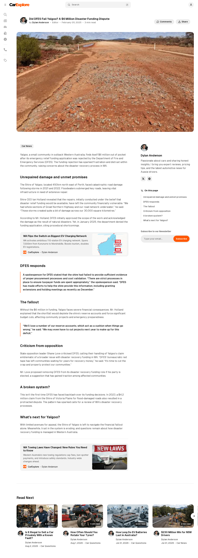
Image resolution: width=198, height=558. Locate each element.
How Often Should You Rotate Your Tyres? (84, 534)
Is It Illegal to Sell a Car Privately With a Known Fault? (39, 535)
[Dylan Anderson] (23, 20)
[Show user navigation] (191, 5)
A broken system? (153, 215)
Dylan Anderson (40, 22)
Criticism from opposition (156, 211)
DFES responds (151, 202)
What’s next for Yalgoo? (155, 220)
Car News (27, 146)
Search (75, 4)
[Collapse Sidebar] (5, 5)
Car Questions (48, 546)
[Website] (149, 178)
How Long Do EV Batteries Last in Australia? (131, 534)
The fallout (149, 206)
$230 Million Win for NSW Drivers (176, 534)
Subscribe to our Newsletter (156, 231)
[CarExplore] (19, 4)
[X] (143, 178)
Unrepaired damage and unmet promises (165, 197)
